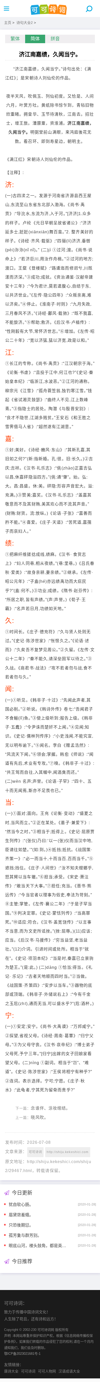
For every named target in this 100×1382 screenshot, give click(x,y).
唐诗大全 (11, 1371)
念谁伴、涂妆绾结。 (50, 1108)
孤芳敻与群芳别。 (25, 1235)
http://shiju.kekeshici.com (68, 1152)
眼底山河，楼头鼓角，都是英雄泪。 (38, 1245)
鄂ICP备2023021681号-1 (22, 1354)
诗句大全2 (24, 23)
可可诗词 (35, 1152)
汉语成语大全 (69, 1371)
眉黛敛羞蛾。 (21, 1215)
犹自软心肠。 (21, 1204)
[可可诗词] (50, 8)
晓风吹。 (39, 1117)
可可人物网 (47, 1371)
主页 (7, 23)
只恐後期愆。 (21, 1225)
